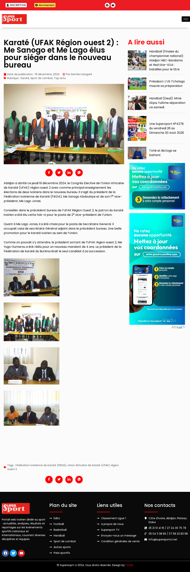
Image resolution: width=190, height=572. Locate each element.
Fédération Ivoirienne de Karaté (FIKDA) (41, 465)
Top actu (60, 78)
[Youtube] (113, 5)
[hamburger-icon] (186, 19)
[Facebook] (107, 5)
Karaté (25, 78)
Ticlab (129, 565)
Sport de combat (41, 78)
